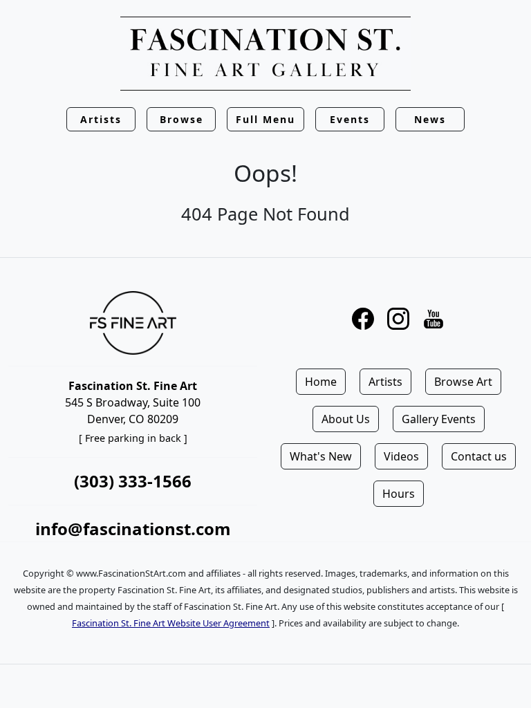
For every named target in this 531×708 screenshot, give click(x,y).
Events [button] (350, 119)
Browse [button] (181, 119)
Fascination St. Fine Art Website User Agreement (171, 623)
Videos (401, 456)
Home (321, 381)
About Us (346, 419)
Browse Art (463, 381)
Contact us (479, 456)
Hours (398, 493)
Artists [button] (101, 119)
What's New (321, 456)
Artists (385, 381)
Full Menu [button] (265, 119)
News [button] (430, 119)
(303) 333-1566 (133, 480)
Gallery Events (439, 419)
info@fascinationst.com (133, 528)
